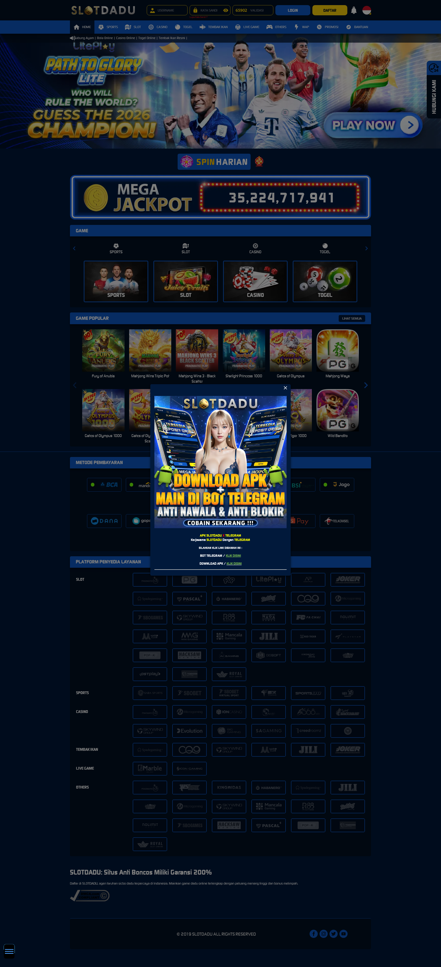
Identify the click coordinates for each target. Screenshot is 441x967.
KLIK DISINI (233, 555)
